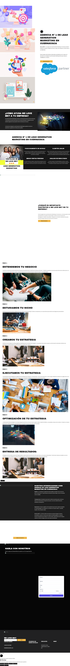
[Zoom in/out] (15, 663)
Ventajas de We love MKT (12, 160)
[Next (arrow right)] (6, 665)
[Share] (6, 663)
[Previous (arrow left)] (2, 665)
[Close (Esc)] (2, 663)
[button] (46, 61)
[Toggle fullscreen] (11, 663)
